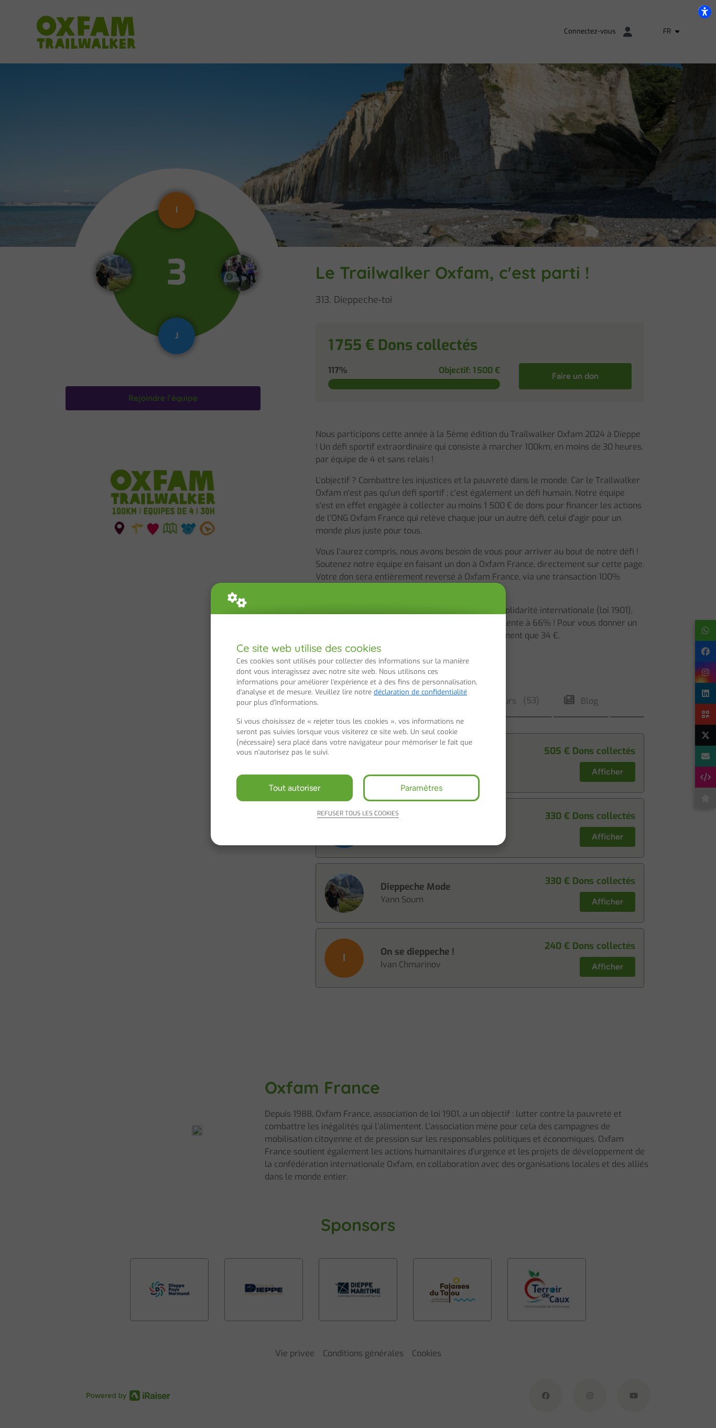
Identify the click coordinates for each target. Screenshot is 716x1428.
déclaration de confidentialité (420, 692)
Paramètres (421, 788)
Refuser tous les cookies (358, 813)
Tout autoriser (294, 788)
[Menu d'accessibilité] (704, 11)
